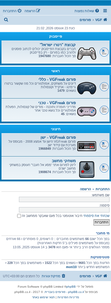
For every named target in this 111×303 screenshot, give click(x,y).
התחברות (103, 189)
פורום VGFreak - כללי (57, 79)
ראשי (55, 71)
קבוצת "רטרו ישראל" (58, 45)
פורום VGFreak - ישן (58, 137)
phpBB (71, 286)
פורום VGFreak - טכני (57, 103)
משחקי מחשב (64, 161)
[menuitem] (87, 10)
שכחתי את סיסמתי (96, 215)
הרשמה (85, 189)
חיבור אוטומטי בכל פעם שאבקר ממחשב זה (51, 215)
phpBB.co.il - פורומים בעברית (64, 292)
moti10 (71, 267)
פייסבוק (55, 36)
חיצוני (55, 129)
